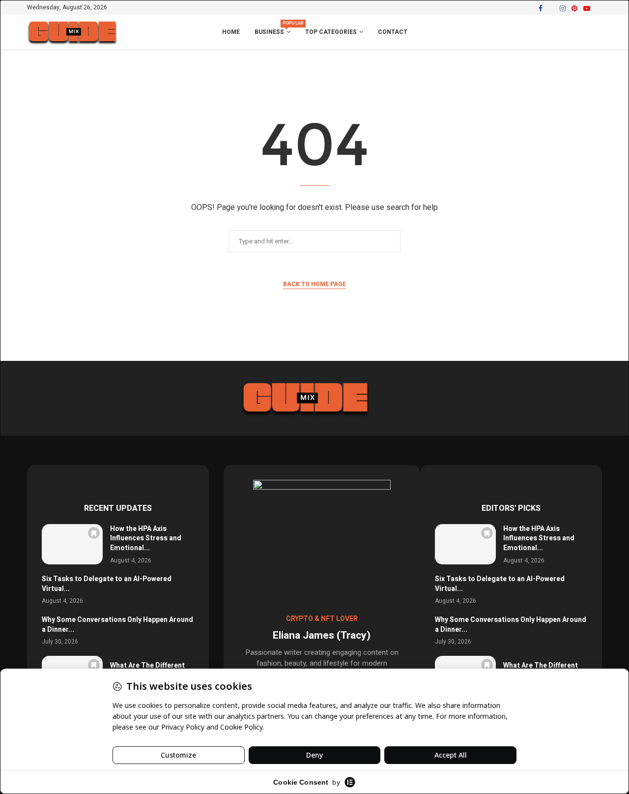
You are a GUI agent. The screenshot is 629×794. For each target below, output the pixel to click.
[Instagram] (562, 8)
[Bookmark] (93, 533)
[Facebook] (540, 8)
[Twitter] (551, 8)
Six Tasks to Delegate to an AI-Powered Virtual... (107, 584)
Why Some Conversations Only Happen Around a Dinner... (117, 625)
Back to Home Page (314, 284)
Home (231, 32)
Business (272, 28)
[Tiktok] (599, 8)
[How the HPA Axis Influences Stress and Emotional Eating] (72, 544)
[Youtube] (587, 8)
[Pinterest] (574, 8)
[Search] (597, 32)
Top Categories (331, 32)
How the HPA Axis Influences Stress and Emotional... (145, 538)
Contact (392, 32)
